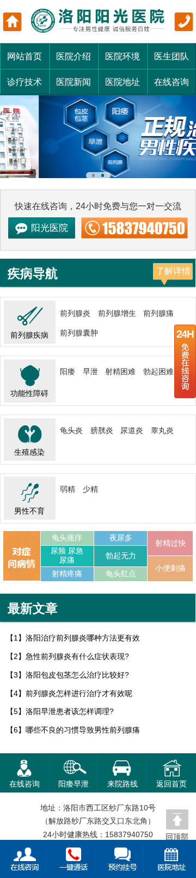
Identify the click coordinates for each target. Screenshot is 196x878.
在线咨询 (171, 82)
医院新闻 (73, 82)
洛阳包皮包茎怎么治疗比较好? (77, 675)
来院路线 (122, 784)
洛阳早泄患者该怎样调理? (70, 712)
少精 (90, 489)
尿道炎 (131, 430)
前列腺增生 (117, 313)
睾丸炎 (162, 430)
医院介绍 (73, 56)
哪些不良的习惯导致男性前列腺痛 (83, 730)
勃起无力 (121, 556)
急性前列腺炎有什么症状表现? (77, 657)
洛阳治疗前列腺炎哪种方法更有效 (83, 638)
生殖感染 (29, 452)
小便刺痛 (170, 568)
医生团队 (171, 56)
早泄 (90, 372)
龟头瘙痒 (67, 538)
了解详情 (173, 271)
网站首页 (24, 56)
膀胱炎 (101, 430)
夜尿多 (120, 538)
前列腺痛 (158, 313)
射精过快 (170, 543)
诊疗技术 (24, 82)
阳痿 (67, 372)
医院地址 (122, 82)
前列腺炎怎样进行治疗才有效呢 (79, 694)
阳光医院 (49, 228)
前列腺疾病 (29, 335)
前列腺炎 (75, 313)
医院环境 (122, 56)
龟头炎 (71, 430)
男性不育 (29, 511)
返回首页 (171, 784)
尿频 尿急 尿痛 (67, 555)
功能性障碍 (29, 393)
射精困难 (120, 372)
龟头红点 (121, 574)
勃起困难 (158, 372)
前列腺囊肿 (79, 333)
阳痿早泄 (73, 784)
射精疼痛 (67, 574)
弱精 (67, 489)
